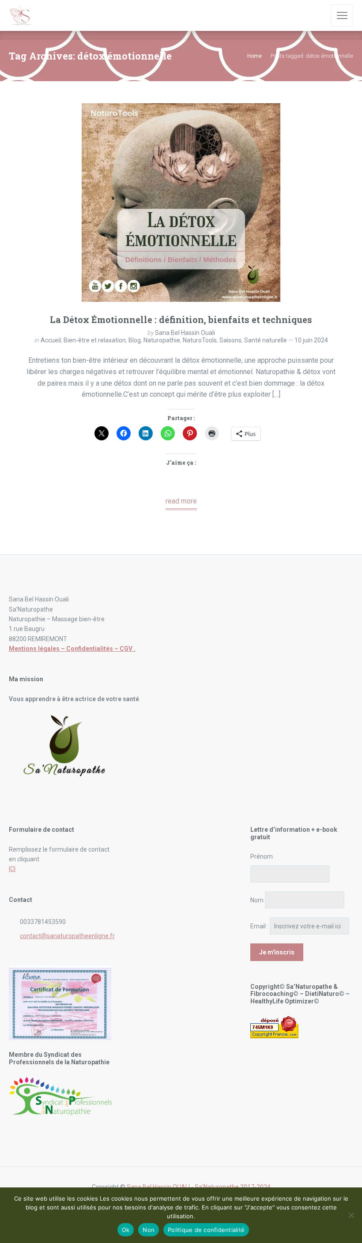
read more (181, 501)
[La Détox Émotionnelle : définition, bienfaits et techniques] (181, 202)
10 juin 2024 (311, 340)
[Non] (351, 1215)
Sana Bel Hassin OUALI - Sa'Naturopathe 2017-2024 (199, 1186)
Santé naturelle (265, 340)
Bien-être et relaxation (95, 340)
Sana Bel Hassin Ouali (185, 332)
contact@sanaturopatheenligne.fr (67, 935)
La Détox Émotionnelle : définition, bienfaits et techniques (181, 319)
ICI (12, 868)
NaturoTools (200, 340)
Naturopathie (161, 340)
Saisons (230, 340)
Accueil (51, 340)
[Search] (318, 15)
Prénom (261, 856)
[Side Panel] (342, 15)
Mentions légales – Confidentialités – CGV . (72, 648)
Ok (126, 1229)
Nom (257, 900)
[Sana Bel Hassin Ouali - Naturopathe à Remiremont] (21, 15)
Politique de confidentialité (206, 1229)
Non (149, 1229)
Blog (134, 340)
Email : (259, 926)
